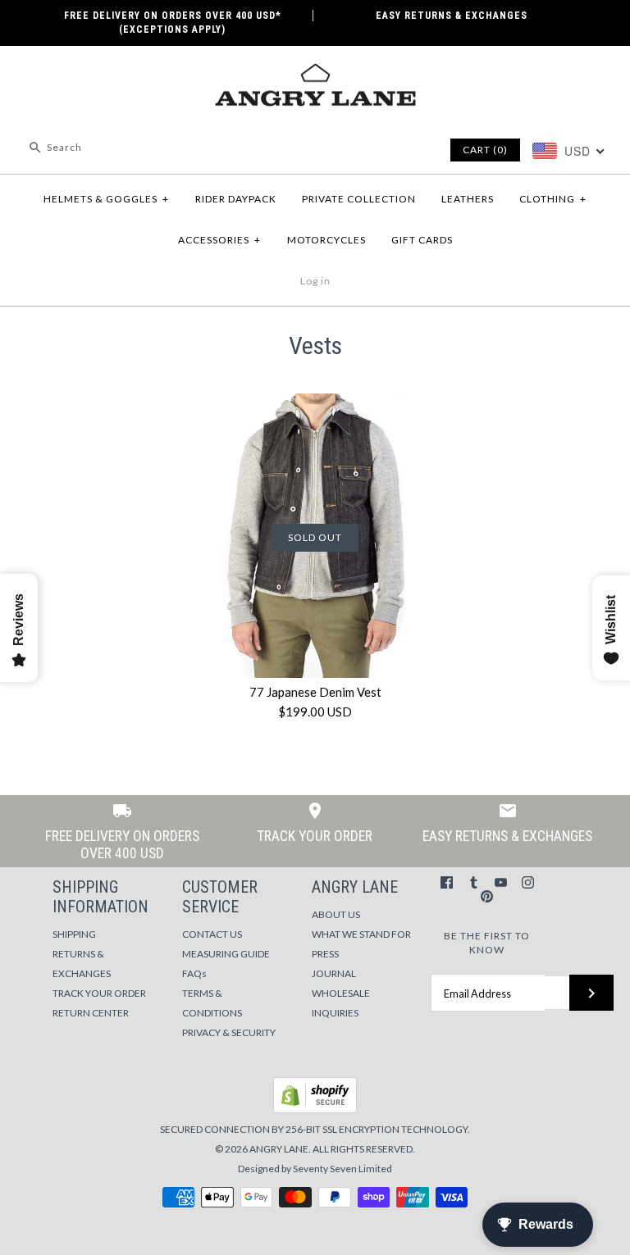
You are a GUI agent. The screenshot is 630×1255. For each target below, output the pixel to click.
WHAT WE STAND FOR (361, 934)
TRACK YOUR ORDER (99, 993)
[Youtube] (501, 882)
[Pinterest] (487, 896)
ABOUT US (336, 914)
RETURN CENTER (90, 1013)
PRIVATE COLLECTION (359, 199)
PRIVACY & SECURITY (229, 1032)
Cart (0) (485, 149)
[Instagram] (528, 882)
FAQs (194, 973)
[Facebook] (447, 882)
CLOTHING (553, 199)
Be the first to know (487, 943)
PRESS (325, 954)
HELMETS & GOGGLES (106, 199)
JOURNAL (334, 973)
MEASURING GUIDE (226, 954)
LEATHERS (467, 199)
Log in (315, 281)
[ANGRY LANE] (315, 72)
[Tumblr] (474, 882)
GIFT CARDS (422, 240)
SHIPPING (74, 934)
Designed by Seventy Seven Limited (315, 1168)
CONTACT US (212, 934)
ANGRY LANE (278, 1149)
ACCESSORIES (219, 240)
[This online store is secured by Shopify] (315, 1109)
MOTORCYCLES (326, 240)
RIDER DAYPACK (235, 199)
